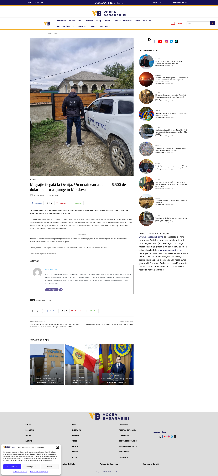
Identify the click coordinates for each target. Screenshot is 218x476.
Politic (81, 378)
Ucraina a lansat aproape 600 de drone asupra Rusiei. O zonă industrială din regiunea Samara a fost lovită (171, 80)
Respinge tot (31, 467)
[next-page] (35, 388)
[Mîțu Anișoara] (32, 195)
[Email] (61, 289)
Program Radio (180, 2)
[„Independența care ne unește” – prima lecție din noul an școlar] (146, 114)
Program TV (158, 2)
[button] (57, 447)
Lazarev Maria (159, 65)
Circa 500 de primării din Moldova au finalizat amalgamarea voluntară (168, 62)
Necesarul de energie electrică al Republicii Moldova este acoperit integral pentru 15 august (170, 97)
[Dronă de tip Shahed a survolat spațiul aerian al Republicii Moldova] (146, 218)
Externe (158, 75)
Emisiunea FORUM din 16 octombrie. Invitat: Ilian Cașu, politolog (110, 324)
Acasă (50, 33)
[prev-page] (31, 388)
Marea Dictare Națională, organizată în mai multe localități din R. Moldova (170, 149)
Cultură (158, 145)
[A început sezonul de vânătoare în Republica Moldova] (146, 201)
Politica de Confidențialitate (39, 472)
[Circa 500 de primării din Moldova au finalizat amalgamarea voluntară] (146, 61)
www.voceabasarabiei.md (151, 237)
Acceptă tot (12, 467)
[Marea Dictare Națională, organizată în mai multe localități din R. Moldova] (146, 149)
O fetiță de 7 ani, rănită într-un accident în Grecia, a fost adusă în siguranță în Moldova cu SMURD (171, 184)
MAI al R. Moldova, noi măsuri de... (82, 381)
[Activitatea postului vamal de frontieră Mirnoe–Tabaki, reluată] (47, 364)
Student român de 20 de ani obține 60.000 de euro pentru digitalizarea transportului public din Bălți (171, 132)
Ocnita (49, 300)
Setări (49, 467)
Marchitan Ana (42, 382)
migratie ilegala (40, 300)
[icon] (172, 24)
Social (55, 33)
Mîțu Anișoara (40, 195)
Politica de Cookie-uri (20, 472)
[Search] (212, 23)
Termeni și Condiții (151, 464)
